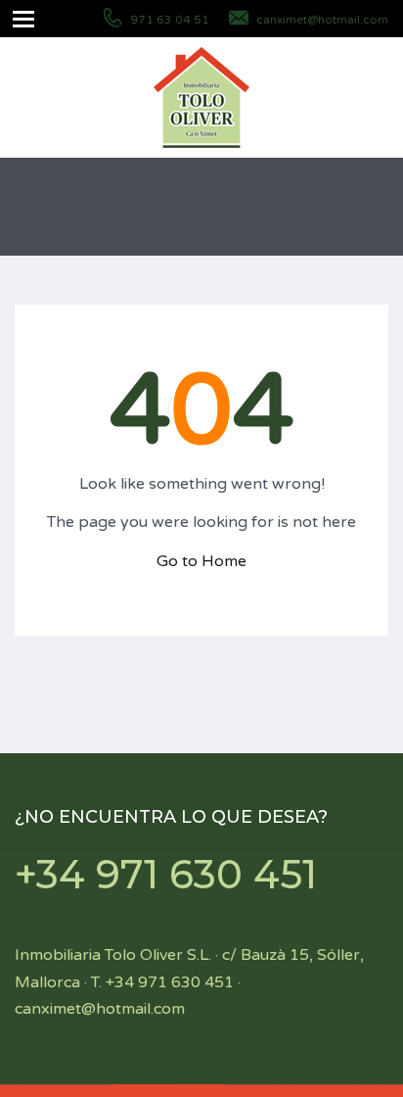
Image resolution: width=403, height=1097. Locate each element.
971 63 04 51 (169, 19)
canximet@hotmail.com (322, 19)
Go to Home (201, 561)
